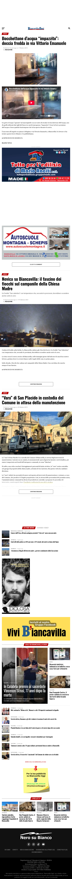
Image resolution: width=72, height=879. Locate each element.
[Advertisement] (36, 13)
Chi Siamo (7, 850)
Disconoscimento (37, 852)
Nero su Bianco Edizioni (27, 850)
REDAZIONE (8, 50)
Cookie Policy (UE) (62, 850)
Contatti (15, 850)
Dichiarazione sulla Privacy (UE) (45, 850)
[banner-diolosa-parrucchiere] (16, 613)
